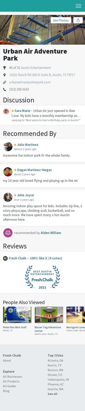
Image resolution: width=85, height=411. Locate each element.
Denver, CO (55, 375)
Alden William (51, 233)
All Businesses (12, 376)
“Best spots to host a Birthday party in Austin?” (52, 120)
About (7, 360)
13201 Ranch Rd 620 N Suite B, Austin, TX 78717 (42, 75)
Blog (6, 391)
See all (52, 394)
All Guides (9, 386)
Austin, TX (7, 330)
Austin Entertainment (36, 67)
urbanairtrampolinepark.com (29, 82)
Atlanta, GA (55, 360)
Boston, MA (55, 370)
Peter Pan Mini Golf (14, 327)
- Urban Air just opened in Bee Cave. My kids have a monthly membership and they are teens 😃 (45, 116)
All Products (11, 381)
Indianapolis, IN (58, 379)
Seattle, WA (55, 389)
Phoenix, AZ (56, 384)
